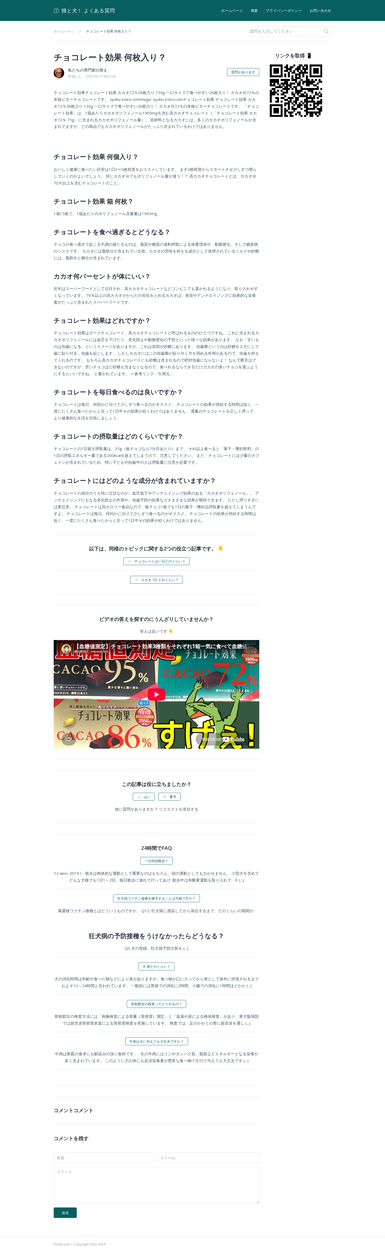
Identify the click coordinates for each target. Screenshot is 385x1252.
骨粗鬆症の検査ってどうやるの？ (156, 1004)
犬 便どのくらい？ (156, 966)
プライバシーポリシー (284, 10)
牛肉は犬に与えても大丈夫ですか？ (156, 1041)
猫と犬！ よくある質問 (88, 10)
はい (147, 796)
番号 (172, 796)
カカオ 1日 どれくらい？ (160, 579)
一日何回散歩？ (156, 861)
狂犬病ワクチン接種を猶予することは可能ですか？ (156, 898)
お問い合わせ (321, 10)
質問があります (243, 72)
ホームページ (232, 10)
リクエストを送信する (178, 809)
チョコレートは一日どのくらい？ (159, 561)
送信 (65, 1212)
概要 (254, 10)
